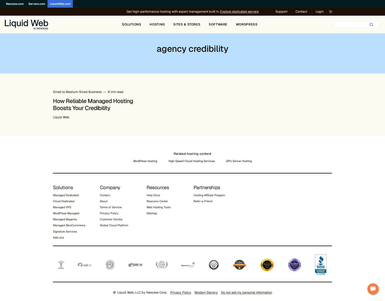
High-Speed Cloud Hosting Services (191, 161)
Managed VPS (62, 207)
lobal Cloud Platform (115, 225)
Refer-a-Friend (203, 201)
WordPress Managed (66, 213)
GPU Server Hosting (239, 161)
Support (281, 11)
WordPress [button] (247, 24)
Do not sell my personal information (246, 292)
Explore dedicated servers (239, 11)
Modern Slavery (206, 292)
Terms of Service (111, 207)
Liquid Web (61, 117)
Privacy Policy (109, 213)
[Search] (371, 24)
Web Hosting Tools (158, 207)
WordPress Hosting (145, 161)
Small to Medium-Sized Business (77, 92)
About (103, 201)
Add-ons (58, 237)
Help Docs (153, 195)
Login (320, 11)
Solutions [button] (131, 24)
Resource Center (157, 201)
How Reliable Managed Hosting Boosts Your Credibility (93, 104)
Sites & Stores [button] (186, 24)
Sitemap (152, 213)
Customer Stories (111, 219)
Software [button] (218, 24)
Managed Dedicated (66, 195)
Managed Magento (65, 219)
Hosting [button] (157, 24)
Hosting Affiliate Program (209, 195)
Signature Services (65, 231)
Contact (301, 11)
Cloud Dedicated (63, 201)
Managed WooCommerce (69, 225)
